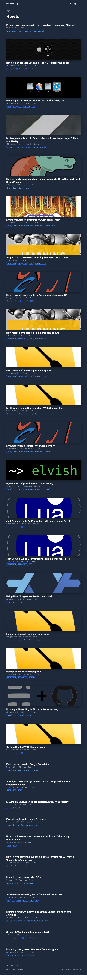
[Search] (71, 4)
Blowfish (78, 969)
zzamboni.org (12, 3)
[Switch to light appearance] (75, 4)
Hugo (72, 969)
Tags (8, 11)
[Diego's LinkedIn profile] (12, 965)
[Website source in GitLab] (17, 965)
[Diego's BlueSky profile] (7, 965)
